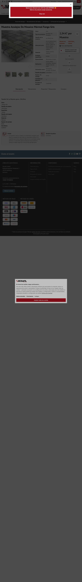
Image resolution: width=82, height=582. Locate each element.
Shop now (42, 14)
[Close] (71, 5)
